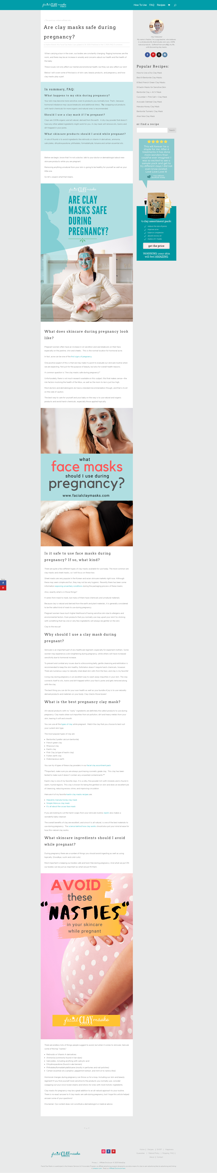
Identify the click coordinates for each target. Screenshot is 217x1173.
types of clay (66, 724)
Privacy (94, 1163)
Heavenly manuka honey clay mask (61, 800)
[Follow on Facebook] (108, 1151)
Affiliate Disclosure (106, 1163)
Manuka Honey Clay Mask (148, 106)
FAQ (151, 5)
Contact (160, 1157)
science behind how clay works (82, 826)
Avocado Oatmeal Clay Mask (149, 101)
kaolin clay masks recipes (77, 794)
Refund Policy (154, 1153)
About (151, 1157)
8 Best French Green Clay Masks (151, 82)
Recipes (161, 5)
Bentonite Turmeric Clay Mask (150, 111)
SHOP (159, 1149)
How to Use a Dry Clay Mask (149, 72)
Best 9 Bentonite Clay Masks (149, 77)
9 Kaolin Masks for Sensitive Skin (151, 87)
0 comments (118, 45)
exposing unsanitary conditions (69, 586)
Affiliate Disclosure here (117, 1168)
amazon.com (97, 1168)
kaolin (106, 813)
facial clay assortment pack (99, 765)
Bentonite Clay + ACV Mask (149, 92)
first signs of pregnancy (81, 356)
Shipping (165, 1153)
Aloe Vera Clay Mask (146, 116)
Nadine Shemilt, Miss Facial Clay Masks (59, 45)
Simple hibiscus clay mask (58, 803)
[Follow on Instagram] (103, 1151)
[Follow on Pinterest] (114, 1151)
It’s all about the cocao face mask (60, 806)
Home (142, 1149)
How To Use (140, 5)
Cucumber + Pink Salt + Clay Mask (152, 97)
